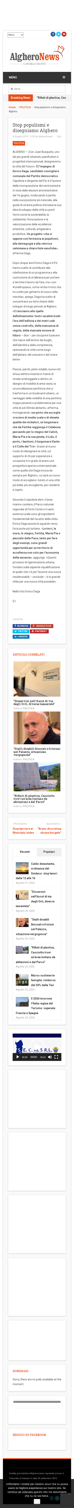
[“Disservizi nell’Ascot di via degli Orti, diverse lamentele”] (37, 678)
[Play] (18, 1057)
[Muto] (50, 1057)
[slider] (34, 1057)
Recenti (25, 851)
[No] (69, 1494)
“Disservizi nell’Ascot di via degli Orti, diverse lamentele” (34, 702)
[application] (37, 1047)
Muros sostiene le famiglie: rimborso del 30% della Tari (43, 980)
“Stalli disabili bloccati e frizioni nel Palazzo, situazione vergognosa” (36, 752)
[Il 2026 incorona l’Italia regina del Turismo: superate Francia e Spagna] (22, 1001)
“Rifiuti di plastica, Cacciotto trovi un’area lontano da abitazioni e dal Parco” (33, 799)
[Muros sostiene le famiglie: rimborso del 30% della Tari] (22, 980)
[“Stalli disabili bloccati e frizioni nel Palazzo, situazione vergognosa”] (37, 727)
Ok (37, 1501)
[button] (37, 1047)
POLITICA (25, 107)
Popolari (49, 851)
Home (12, 107)
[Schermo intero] (56, 1057)
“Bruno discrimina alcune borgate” (49, 830)
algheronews (45, 136)
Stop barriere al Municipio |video (23, 830)
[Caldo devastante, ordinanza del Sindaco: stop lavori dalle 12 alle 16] (22, 868)
